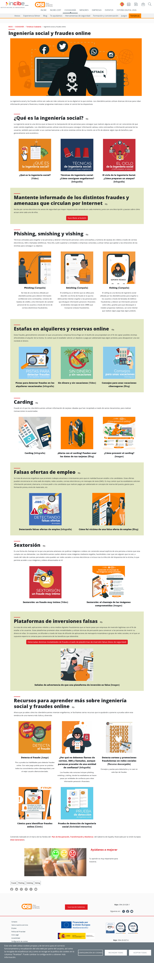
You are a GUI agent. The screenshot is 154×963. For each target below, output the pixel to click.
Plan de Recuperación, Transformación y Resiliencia (72, 837)
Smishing (29, 883)
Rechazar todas (116, 953)
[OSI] (31, 906)
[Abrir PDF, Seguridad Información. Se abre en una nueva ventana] (121, 928)
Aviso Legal (15, 935)
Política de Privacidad (18, 932)
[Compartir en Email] (35, 889)
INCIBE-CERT (55, 10)
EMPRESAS (97, 10)
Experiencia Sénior (31, 15)
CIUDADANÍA (70, 10)
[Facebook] (127, 911)
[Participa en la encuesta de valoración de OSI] (55, 862)
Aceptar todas (140, 953)
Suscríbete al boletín (77, 218)
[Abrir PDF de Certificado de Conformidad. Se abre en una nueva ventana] (110, 927)
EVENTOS (109, 10)
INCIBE (44, 10)
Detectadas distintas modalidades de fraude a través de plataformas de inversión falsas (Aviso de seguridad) (77, 642)
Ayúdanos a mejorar (104, 849)
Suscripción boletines (76, 907)
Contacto (14, 922)
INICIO (10, 27)
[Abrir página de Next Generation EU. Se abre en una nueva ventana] (76, 925)
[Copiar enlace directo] (87, 118)
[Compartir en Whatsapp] (30, 889)
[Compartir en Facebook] (11, 889)
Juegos (124, 15)
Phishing (21, 883)
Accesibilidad (15, 938)
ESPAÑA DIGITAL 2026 (126, 10)
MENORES (84, 10)
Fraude (13, 883)
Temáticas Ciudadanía (33, 27)
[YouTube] (131, 911)
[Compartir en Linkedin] (16, 889)
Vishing (37, 883)
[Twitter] (123, 911)
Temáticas (135, 15)
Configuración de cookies (19, 941)
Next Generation (17, 840)
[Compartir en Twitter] (21, 889)
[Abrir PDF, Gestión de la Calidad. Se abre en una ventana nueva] (133, 928)
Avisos (17, 15)
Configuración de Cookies (90, 953)
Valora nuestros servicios (19, 925)
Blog (45, 15)
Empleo (13, 928)
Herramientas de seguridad (77, 15)
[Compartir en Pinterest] (26, 889)
